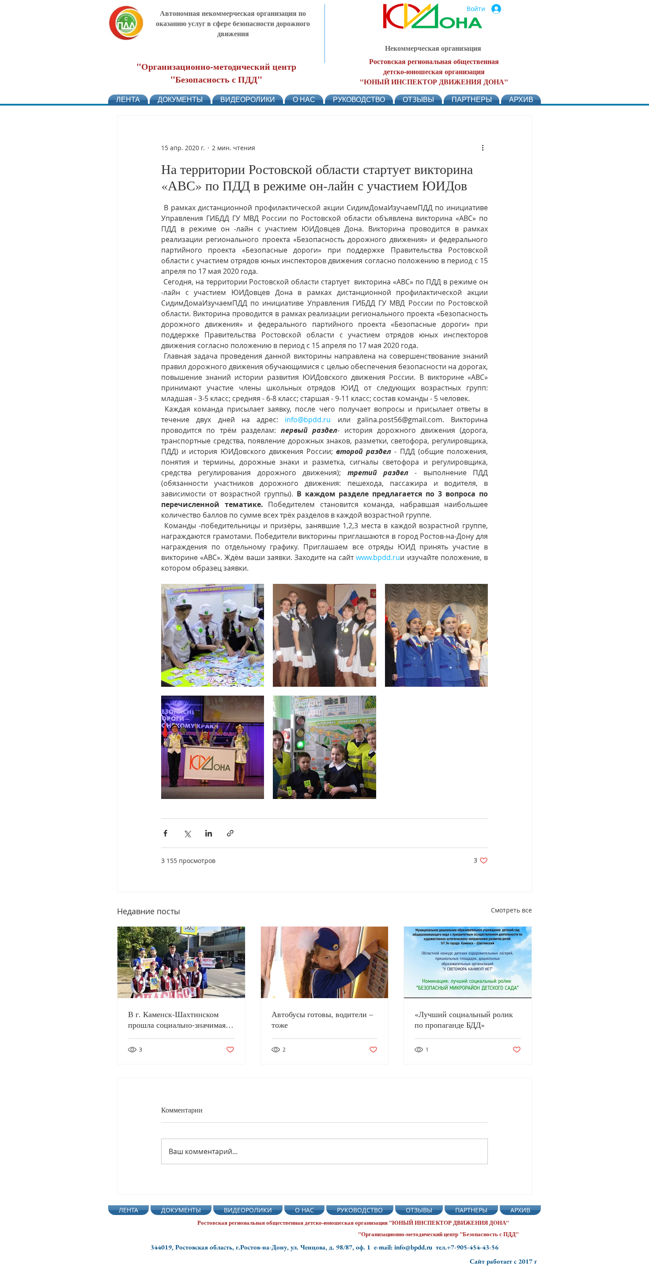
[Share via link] (230, 833)
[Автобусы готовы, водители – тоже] (325, 962)
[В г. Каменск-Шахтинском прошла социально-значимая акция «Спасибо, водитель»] (181, 962)
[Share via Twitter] (187, 833)
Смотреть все (511, 910)
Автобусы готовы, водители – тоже (322, 1019)
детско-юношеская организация (434, 71)
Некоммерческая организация (433, 48)
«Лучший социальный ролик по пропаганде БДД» (464, 1019)
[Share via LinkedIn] (208, 833)
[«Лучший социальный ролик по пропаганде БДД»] (468, 962)
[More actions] (482, 147)
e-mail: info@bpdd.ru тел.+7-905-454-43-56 (436, 1247)
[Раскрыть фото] (212, 635)
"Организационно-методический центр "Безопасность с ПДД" (216, 73)
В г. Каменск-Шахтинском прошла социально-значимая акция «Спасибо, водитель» (177, 1019)
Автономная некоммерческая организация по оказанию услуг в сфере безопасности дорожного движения (233, 23)
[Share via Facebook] (165, 833)
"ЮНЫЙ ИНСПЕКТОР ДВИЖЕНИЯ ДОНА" (434, 81)
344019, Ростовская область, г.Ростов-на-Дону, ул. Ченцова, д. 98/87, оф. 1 (262, 1247)
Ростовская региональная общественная (434, 61)
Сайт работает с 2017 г (503, 1261)
